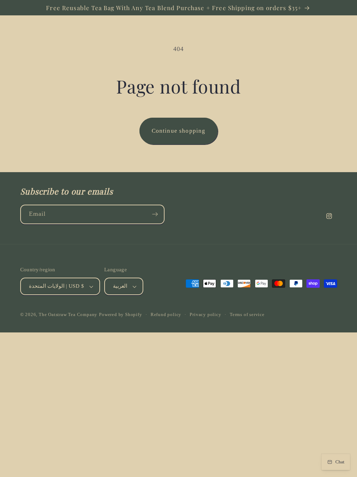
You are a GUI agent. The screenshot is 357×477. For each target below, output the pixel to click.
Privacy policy (205, 314)
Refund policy (166, 314)
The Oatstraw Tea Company (68, 314)
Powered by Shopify (120, 314)
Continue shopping (179, 130)
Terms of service (247, 314)
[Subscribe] (155, 214)
